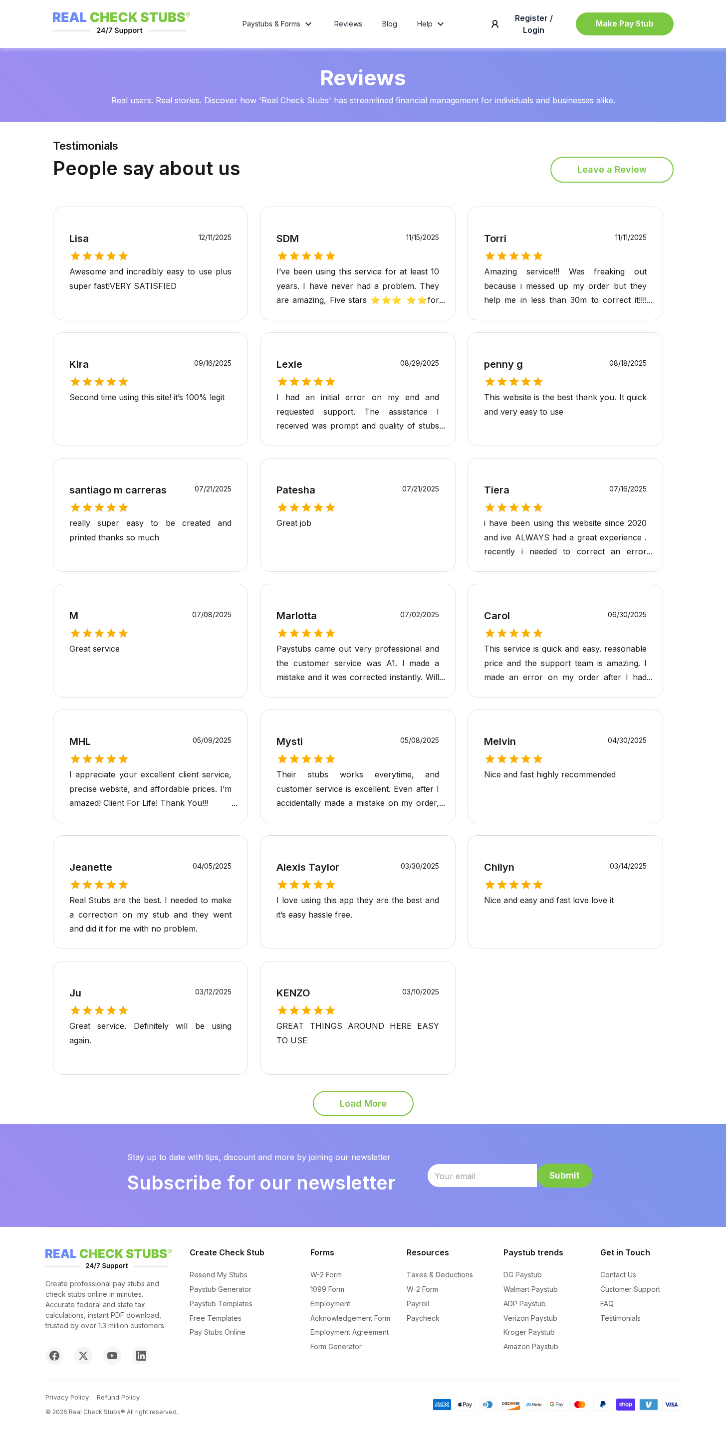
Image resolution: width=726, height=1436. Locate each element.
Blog (389, 23)
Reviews (348, 23)
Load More (363, 1103)
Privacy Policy (67, 1397)
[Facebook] (54, 1356)
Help (425, 23)
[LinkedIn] (141, 1356)
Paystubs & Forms (271, 23)
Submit (564, 1175)
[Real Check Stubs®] (121, 34)
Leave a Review (612, 169)
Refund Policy (118, 1397)
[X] (83, 1356)
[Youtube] (112, 1356)
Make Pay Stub (625, 23)
